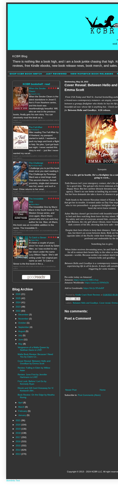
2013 (18, 454)
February (23, 411)
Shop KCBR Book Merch (26, 74)
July (20, 335)
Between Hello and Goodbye (85, 303)
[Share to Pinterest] (78, 298)
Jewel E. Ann (35, 94)
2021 (18, 420)
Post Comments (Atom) (89, 395)
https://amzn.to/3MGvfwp (86, 279)
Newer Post (71, 390)
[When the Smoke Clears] (20, 109)
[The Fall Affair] (20, 148)
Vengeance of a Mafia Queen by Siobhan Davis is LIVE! (33, 348)
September (24, 327)
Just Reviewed (56, 74)
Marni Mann (35, 204)
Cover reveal (104, 303)
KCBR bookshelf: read (36, 84)
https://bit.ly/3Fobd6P (93, 288)
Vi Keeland (35, 130)
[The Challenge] (20, 185)
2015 (18, 445)
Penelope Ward (36, 165)
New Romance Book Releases (92, 74)
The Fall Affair (35, 127)
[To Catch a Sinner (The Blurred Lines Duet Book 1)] (20, 258)
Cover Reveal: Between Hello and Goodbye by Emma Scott (34, 362)
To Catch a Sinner (37, 237)
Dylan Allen (35, 240)
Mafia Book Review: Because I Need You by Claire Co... (35, 355)
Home (103, 390)
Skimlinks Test (13, 480)
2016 (18, 441)
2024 (18, 302)
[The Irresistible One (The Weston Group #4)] (20, 219)
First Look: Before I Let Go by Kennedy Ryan (32, 382)
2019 (18, 429)
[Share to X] (73, 298)
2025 (18, 298)
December (23, 314)
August (22, 331)
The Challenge (36, 163)
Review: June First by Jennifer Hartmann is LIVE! (32, 375)
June (21, 339)
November (23, 318)
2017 (18, 437)
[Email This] (67, 298)
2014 (18, 450)
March (21, 407)
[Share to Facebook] (75, 298)
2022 (18, 311)
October (22, 323)
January (22, 415)
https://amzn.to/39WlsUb (97, 282)
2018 (18, 433)
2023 (18, 306)
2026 (18, 294)
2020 (18, 424)
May (20, 344)
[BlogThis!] (70, 298)
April (20, 402)
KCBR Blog (19, 56)
